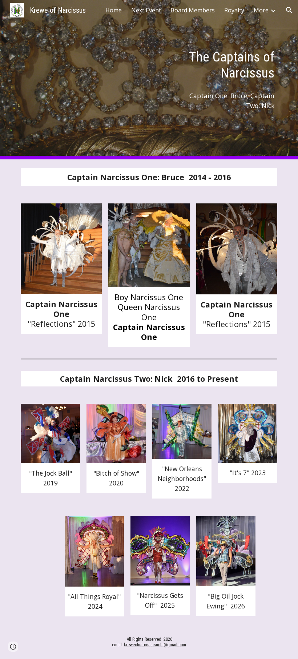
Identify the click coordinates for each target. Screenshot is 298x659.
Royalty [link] (234, 10)
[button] (289, 10)
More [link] (261, 10)
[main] (225, 65)
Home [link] (113, 10)
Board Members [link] (192, 10)
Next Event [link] (146, 10)
